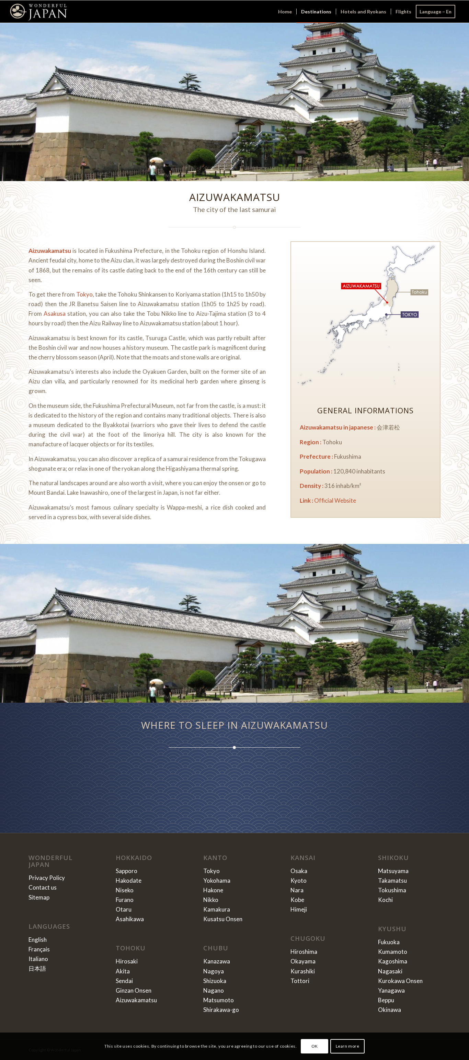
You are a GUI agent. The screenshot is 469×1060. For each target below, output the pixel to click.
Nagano (213, 990)
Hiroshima (303, 951)
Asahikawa (130, 919)
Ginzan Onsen (133, 990)
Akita (123, 971)
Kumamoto (392, 951)
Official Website (335, 500)
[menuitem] (285, 11)
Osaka (298, 870)
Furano (125, 899)
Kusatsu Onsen (222, 919)
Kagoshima (392, 961)
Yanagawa (391, 990)
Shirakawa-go (221, 1009)
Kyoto (298, 880)
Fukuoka (389, 942)
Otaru (123, 909)
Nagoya (213, 971)
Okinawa (389, 1009)
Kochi (385, 899)
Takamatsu (392, 880)
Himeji (298, 909)
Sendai (124, 980)
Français (39, 949)
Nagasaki (390, 971)
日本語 (37, 968)
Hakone (213, 890)
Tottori (299, 980)
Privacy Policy (46, 877)
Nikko (210, 899)
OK (314, 1046)
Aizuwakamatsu (136, 1000)
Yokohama (216, 880)
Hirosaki (127, 961)
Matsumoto (218, 1000)
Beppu (386, 1000)
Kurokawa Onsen (400, 980)
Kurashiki (302, 971)
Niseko (125, 890)
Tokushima (392, 890)
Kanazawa (216, 961)
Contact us (42, 887)
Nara (297, 890)
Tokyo (84, 294)
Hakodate (128, 880)
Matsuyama (393, 870)
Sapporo (126, 870)
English (37, 939)
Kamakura (216, 909)
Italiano (38, 958)
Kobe (297, 899)
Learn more (347, 1046)
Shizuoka (214, 980)
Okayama (303, 961)
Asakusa (55, 313)
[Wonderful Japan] (38, 11)
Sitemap (38, 897)
